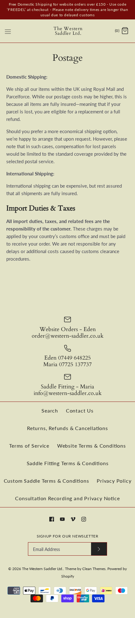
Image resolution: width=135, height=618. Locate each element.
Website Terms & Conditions (91, 446)
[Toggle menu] (8, 31)
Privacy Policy (114, 481)
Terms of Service (29, 446)
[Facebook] (51, 519)
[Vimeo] (73, 519)
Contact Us (80, 410)
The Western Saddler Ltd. (42, 568)
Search (49, 410)
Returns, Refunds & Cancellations (67, 428)
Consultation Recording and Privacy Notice (67, 498)
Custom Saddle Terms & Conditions (46, 481)
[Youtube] (62, 519)
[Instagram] (83, 519)
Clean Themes (93, 568)
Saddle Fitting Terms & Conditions (68, 463)
